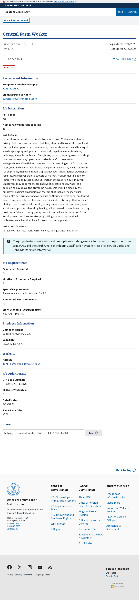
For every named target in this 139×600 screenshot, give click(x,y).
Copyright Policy (43, 574)
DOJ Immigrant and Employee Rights (62, 516)
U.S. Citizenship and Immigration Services (63, 498)
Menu (121, 11)
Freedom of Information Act (115, 495)
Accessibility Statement (113, 527)
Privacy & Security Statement (19, 574)
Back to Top (124, 470)
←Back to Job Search (16, 20)
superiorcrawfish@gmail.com (20, 98)
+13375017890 (11, 88)
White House (58, 523)
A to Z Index (85, 543)
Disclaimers (113, 502)
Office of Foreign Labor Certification (90, 504)
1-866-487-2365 (13, 526)
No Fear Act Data (88, 529)
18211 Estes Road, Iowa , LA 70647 (22, 363)
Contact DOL (12, 528)
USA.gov (55, 529)
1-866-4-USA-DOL (14, 523)
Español (132, 11)
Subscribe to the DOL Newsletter (91, 536)
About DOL (85, 497)
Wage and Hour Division (87, 513)
